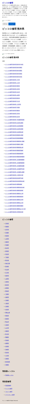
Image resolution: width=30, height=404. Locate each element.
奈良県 (7, 309)
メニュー (12, 24)
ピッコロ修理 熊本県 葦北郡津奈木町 (14, 181)
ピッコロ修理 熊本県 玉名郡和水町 (14, 132)
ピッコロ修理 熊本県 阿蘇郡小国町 (14, 144)
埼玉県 (7, 254)
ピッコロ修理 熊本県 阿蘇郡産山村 (14, 147)
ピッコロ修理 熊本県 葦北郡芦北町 (14, 178)
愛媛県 (7, 337)
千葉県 (7, 257)
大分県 (7, 355)
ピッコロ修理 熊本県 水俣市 (12, 89)
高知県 (7, 340)
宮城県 (7, 232)
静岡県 (7, 288)
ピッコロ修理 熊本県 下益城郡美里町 (14, 119)
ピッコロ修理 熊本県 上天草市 (13, 104)
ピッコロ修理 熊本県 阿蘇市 (12, 110)
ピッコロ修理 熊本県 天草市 (12, 113)
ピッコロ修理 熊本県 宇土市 (12, 101)
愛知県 (7, 291)
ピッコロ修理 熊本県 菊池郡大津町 (14, 135)
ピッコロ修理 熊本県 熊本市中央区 (14, 64)
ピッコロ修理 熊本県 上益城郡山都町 (14, 172)
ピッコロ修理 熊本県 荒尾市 (12, 86)
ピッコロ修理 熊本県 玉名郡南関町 (14, 126)
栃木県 (7, 248)
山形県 (7, 239)
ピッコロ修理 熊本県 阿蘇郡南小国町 (14, 141)
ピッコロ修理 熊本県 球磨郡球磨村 (14, 205)
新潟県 (7, 266)
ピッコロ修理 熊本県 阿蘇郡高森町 (14, 150)
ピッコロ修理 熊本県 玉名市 (12, 92)
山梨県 (7, 278)
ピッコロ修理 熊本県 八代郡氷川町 (14, 175)
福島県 (7, 242)
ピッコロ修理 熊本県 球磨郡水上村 (14, 193)
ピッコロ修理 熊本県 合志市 (12, 116)
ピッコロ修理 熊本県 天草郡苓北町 (14, 212)
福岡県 (7, 343)
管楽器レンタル (9, 375)
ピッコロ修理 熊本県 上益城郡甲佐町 (14, 169)
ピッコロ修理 (7, 3)
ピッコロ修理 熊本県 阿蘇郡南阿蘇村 (14, 156)
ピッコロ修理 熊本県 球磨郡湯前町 (14, 190)
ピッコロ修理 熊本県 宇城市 (12, 107)
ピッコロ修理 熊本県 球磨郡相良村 (14, 196)
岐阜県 (7, 285)
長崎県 (7, 349)
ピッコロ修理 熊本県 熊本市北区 (13, 76)
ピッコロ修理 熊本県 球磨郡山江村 (14, 202)
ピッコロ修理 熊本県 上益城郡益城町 (14, 165)
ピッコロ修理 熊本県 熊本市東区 (13, 67)
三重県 (7, 294)
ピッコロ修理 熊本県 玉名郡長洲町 (14, 129)
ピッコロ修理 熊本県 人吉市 (12, 83)
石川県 (7, 272)
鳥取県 (7, 315)
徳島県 (7, 331)
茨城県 (7, 245)
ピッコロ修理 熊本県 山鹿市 (12, 95)
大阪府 (7, 303)
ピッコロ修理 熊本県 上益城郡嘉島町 (14, 162)
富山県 (7, 269)
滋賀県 (7, 297)
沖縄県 (7, 364)
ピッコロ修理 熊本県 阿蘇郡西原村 (14, 153)
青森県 (7, 226)
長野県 (7, 282)
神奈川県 (7, 263)
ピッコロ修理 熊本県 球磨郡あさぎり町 (15, 209)
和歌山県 (7, 312)
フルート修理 (8, 391)
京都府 (7, 300)
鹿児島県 (7, 361)
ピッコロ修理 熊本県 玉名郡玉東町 (14, 122)
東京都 (7, 260)
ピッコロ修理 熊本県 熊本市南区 (13, 73)
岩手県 (7, 229)
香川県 (7, 334)
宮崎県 (7, 358)
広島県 (7, 325)
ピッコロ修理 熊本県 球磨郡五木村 (14, 199)
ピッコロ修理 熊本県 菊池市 (12, 98)
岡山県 (7, 321)
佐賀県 (7, 346)
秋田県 (7, 235)
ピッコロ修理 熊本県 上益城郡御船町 (14, 159)
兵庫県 (7, 306)
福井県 (7, 275)
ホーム (5, 24)
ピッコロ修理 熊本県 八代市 (12, 79)
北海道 (7, 223)
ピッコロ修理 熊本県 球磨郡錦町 (13, 184)
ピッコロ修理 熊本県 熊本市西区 (13, 70)
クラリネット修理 (10, 394)
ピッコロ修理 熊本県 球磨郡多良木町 (14, 187)
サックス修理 (8, 388)
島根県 (7, 318)
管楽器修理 (8, 385)
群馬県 (7, 251)
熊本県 (7, 352)
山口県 (7, 328)
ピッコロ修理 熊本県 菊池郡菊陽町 (14, 138)
